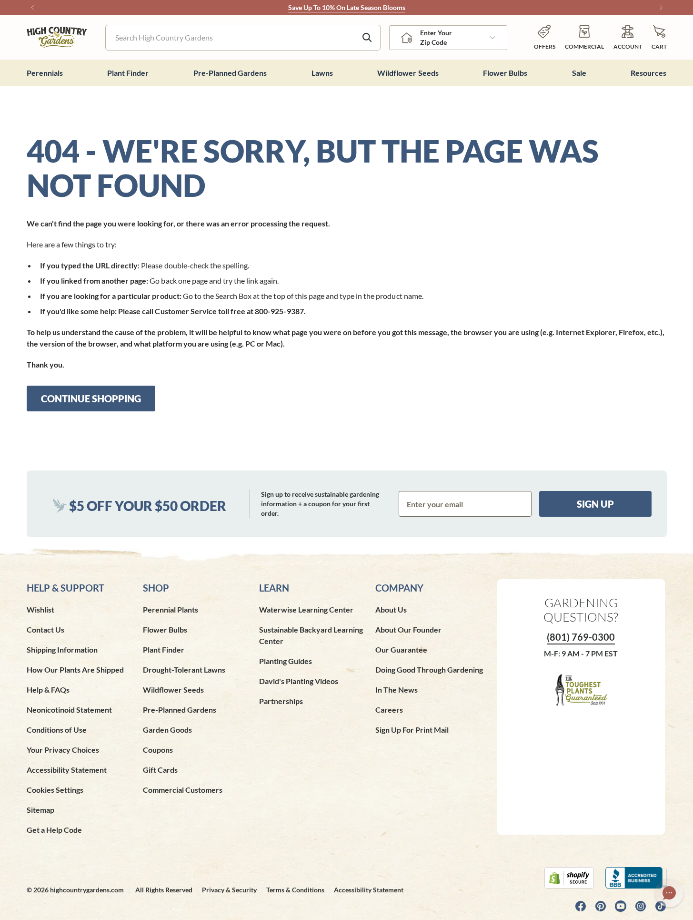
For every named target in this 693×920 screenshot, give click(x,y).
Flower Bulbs (165, 629)
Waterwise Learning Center (306, 609)
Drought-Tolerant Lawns (184, 669)
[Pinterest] (600, 906)
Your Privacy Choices (63, 749)
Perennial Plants (170, 609)
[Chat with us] (669, 893)
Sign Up (595, 504)
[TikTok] (660, 906)
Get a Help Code (54, 829)
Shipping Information (62, 649)
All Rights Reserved (163, 890)
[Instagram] (640, 906)
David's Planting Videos (298, 680)
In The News (396, 689)
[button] (659, 37)
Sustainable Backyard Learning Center (311, 635)
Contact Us (45, 629)
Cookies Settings (55, 789)
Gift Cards (160, 769)
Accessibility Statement (67, 769)
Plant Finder (163, 649)
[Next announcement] (661, 7)
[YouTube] (620, 906)
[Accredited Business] (636, 878)
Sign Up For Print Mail (412, 729)
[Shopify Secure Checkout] (569, 878)
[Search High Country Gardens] (367, 37)
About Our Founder (408, 629)
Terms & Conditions (295, 890)
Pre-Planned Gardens (179, 709)
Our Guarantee (401, 649)
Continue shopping (91, 398)
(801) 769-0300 (581, 637)
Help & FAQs (48, 689)
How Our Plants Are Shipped (75, 669)
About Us (391, 609)
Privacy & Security (229, 890)
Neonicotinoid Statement (69, 709)
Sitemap (40, 809)
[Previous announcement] (32, 7)
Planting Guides (285, 660)
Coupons (158, 749)
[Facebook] (580, 906)
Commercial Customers (182, 789)
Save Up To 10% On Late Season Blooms (346, 7)
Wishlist (40, 609)
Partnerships (281, 700)
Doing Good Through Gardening (429, 669)
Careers (389, 709)
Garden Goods (167, 729)
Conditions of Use (57, 729)
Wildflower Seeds (173, 689)
